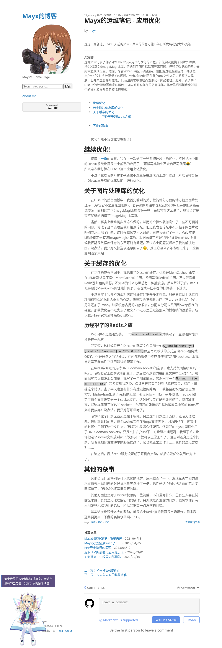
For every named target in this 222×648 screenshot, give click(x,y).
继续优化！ (100, 103)
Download (52, 107)
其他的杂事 (100, 125)
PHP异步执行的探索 (97, 548)
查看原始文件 (192, 522)
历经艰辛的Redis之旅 (116, 116)
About (68, 630)
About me (29, 96)
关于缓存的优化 (103, 112)
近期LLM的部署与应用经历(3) (104, 552)
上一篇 (102, 158)
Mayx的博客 (39, 16)
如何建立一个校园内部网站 (102, 557)
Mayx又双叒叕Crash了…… (103, 543)
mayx (92, 30)
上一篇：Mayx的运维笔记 (101, 570)
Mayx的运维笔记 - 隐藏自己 (103, 538)
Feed (60, 630)
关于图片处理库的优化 (108, 107)
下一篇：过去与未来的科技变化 (105, 575)
